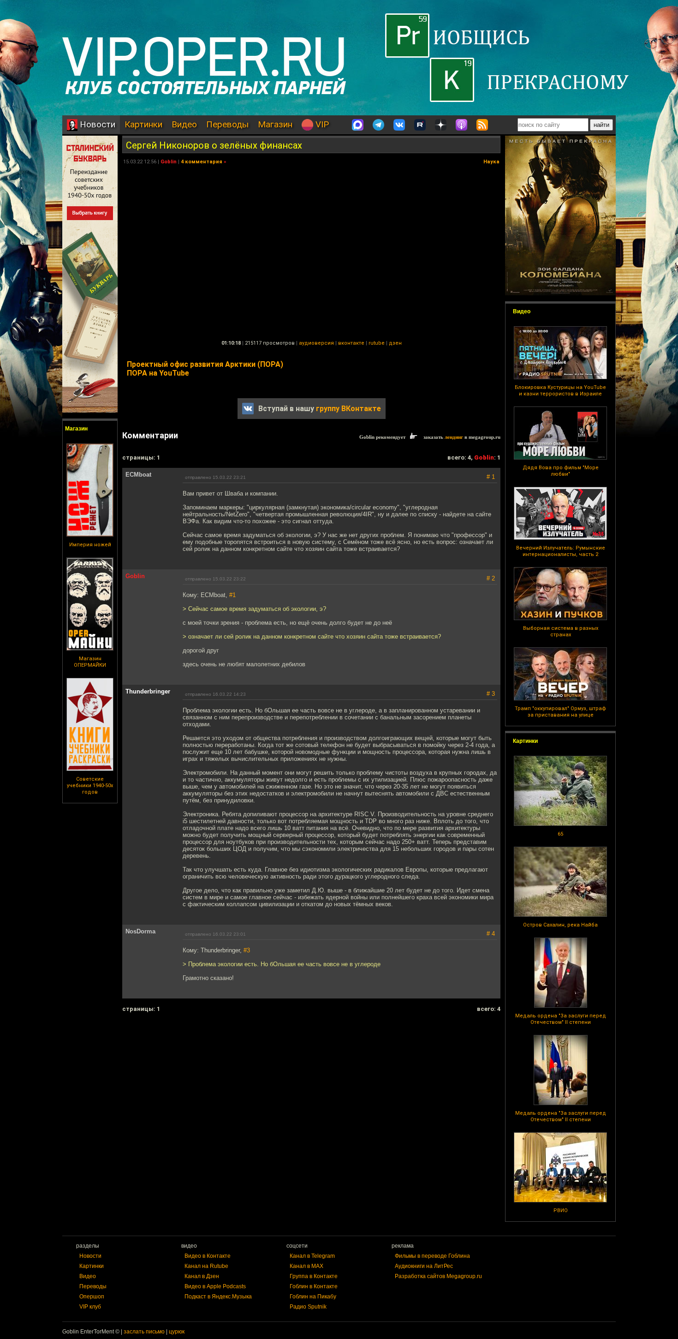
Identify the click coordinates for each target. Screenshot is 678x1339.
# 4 (491, 933)
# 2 (491, 578)
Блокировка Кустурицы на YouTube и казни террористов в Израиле (560, 390)
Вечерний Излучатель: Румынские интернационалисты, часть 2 (560, 551)
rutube (377, 343)
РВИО (560, 1210)
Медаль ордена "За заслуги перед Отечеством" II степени (560, 1019)
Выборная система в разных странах (560, 631)
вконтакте (351, 343)
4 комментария (201, 162)
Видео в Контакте (207, 1256)
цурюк (176, 1331)
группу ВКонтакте (348, 408)
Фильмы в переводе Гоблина (432, 1256)
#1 (232, 595)
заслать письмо (144, 1331)
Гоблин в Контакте (314, 1286)
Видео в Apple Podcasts (215, 1286)
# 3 (491, 693)
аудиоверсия (316, 343)
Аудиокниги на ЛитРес (424, 1266)
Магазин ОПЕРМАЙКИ (90, 662)
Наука (491, 162)
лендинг (454, 437)
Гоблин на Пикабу (313, 1296)
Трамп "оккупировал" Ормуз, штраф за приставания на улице (560, 711)
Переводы (227, 124)
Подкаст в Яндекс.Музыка (218, 1296)
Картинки (143, 124)
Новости (96, 124)
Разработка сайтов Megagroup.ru (438, 1276)
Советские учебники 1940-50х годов (90, 785)
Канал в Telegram (312, 1256)
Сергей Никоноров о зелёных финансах (214, 145)
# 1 (491, 476)
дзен (395, 343)
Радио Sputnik (308, 1306)
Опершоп (91, 1296)
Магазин (275, 124)
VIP (321, 124)
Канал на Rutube (206, 1266)
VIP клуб (90, 1306)
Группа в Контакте (314, 1276)
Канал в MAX (306, 1266)
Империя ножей (90, 545)
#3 (247, 950)
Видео (184, 124)
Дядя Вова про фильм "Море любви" (561, 471)
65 (560, 834)
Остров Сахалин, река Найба (560, 925)
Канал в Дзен (201, 1276)
